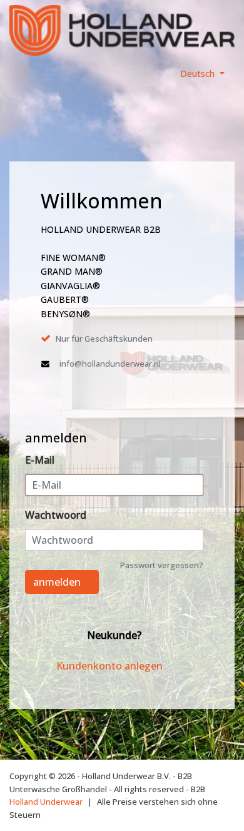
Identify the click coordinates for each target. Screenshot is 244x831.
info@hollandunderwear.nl (110, 363)
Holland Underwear (46, 801)
